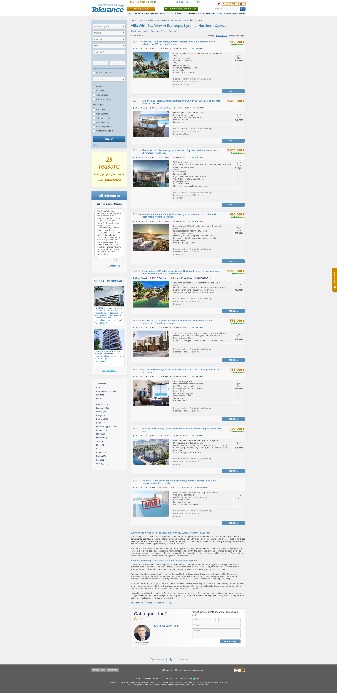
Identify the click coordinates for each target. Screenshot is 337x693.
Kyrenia (174, 20)
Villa (98, 387)
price (242, 36)
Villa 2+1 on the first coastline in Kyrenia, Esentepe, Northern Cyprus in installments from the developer (177, 321)
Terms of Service (197, 684)
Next (106, 254)
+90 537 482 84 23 (138, 2)
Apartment (101, 383)
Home (133, 20)
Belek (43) (100, 422)
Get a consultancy (230, 641)
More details (233, 91)
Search (109, 139)
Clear (95, 145)
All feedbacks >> (115, 266)
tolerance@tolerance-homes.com (191, 670)
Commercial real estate (106, 391)
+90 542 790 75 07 (185, 2)
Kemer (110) (101, 430)
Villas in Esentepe (169, 31)
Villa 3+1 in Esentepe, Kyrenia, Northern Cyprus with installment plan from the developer (181, 371)
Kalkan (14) (101, 452)
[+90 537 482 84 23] (151, 2)
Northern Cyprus (162, 20)
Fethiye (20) (101, 437)
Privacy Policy (179, 684)
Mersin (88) (101, 411)
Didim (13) (101, 456)
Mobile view (159, 659)
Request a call (334, 278)
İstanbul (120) (102, 408)
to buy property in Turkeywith (109, 171)
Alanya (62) (101, 415)
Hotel (98, 398)
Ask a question (141, 8)
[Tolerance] (107, 8)
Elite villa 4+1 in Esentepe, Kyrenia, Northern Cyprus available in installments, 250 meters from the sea (180, 151)
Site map (113, 682)
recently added (234, 36)
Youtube (168, 670)
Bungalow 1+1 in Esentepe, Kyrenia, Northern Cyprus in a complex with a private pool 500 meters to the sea (178, 43)
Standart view (179, 659)
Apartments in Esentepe (148, 31)
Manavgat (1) (102, 463)
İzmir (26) (100, 433)
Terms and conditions (127, 682)
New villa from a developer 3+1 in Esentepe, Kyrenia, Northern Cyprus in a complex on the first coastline (179, 482)
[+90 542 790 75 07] (198, 2)
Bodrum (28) (102, 419)
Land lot (100, 394)
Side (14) (100, 441)
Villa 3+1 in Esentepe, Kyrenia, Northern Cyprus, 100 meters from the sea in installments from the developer (179, 215)
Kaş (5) (99, 448)
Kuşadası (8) (101, 459)
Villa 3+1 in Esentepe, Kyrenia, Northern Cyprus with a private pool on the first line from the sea (181, 102)
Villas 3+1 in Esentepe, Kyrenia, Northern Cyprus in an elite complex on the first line (181, 430)
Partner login (113, 670)
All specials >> (109, 370)
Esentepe (183, 20)
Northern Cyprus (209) (106, 426)
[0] (218, 4)
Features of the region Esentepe (158, 602)
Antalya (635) (102, 404)
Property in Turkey (145, 20)
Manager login (98, 670)
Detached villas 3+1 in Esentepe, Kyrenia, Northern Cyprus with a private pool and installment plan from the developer (180, 272)
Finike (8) (100, 445)
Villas (191, 20)
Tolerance (177, 682)
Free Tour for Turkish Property (180, 8)
